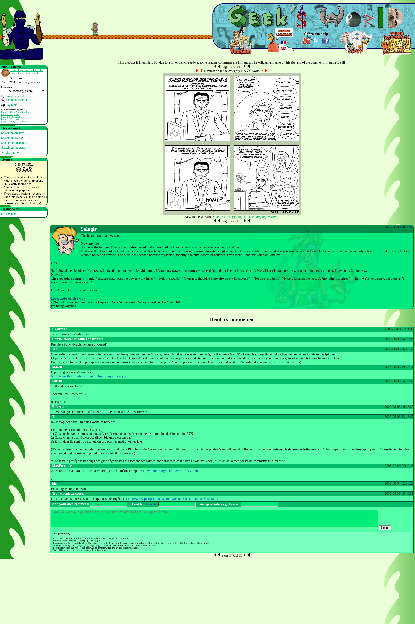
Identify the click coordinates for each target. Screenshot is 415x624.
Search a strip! (14, 96)
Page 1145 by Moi (10, 119)
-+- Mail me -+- (10, 152)
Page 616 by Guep (10, 114)
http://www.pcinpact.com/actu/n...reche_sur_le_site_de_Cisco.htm (173, 499)
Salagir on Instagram (14, 147)
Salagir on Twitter (12, 137)
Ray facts (11, 105)
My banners (8, 213)
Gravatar (150, 504)
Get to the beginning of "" (247, 217)
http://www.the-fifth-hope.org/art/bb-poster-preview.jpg (88, 376)
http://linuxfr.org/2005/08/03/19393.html (170, 471)
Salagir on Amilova (12, 132)
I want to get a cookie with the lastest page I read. (26, 72)
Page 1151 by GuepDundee (15, 112)
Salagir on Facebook (14, 142)
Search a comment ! (18, 99)
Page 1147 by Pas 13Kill (13, 121)
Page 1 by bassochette (12, 117)
